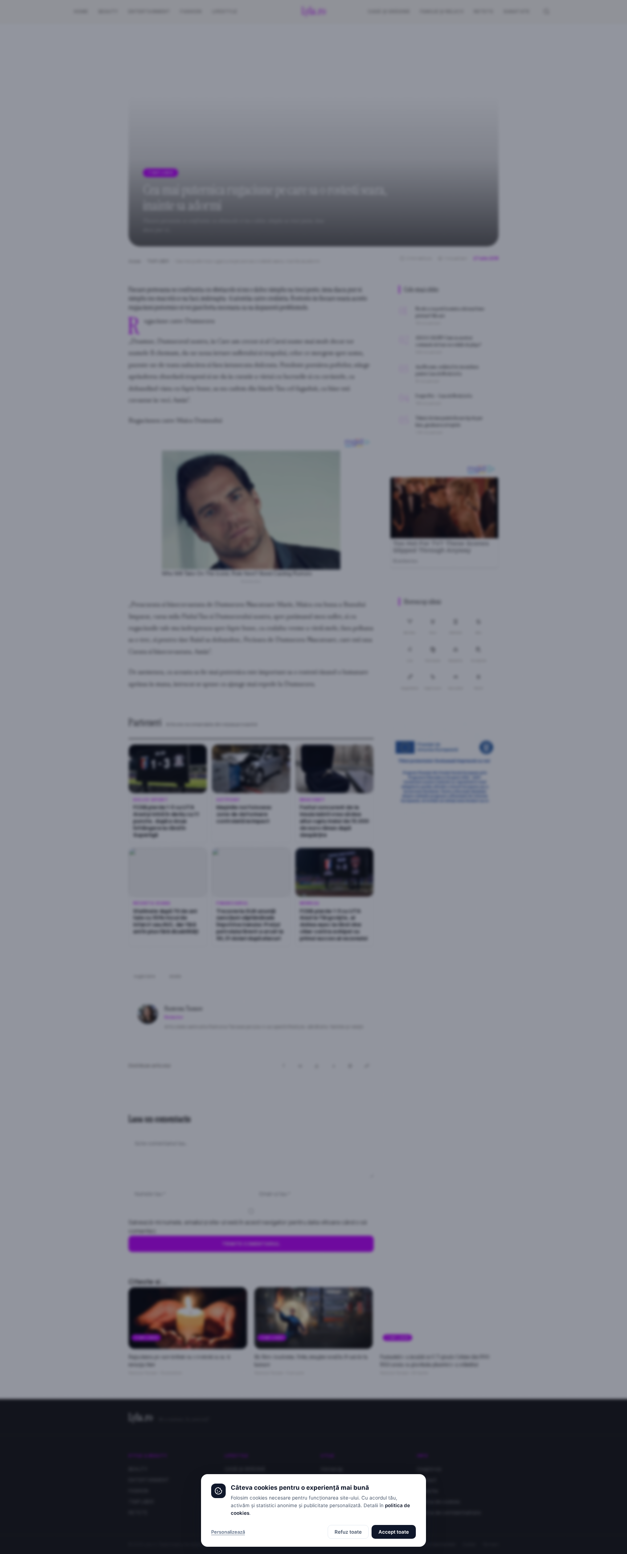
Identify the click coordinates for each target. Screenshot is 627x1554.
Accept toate (393, 1532)
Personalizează (228, 1532)
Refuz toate (348, 1532)
